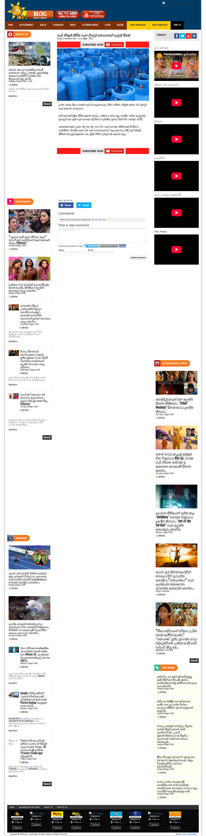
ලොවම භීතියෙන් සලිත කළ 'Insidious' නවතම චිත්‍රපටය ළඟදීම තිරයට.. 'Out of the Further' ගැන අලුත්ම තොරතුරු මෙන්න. (175, 521)
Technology (58, 25)
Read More (13, 94)
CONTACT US (62, 807)
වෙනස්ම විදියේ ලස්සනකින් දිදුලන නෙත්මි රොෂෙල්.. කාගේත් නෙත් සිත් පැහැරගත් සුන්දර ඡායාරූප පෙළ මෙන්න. (35, 313)
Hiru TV (177, 25)
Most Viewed (169, 667)
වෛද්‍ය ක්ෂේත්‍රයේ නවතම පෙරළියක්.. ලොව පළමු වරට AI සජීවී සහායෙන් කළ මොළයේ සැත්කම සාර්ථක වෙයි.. (27, 74)
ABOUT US (48, 807)
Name (61, 249)
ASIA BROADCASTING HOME (29, 807)
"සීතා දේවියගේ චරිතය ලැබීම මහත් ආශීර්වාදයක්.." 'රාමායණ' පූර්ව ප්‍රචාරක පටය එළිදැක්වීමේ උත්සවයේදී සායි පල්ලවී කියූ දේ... (176, 639)
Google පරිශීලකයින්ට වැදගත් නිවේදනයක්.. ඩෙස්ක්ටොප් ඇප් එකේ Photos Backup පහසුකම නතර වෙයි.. (33, 699)
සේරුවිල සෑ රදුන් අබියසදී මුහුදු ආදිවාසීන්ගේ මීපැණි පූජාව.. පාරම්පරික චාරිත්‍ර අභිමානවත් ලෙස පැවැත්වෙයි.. (177, 681)
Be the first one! (99, 219)
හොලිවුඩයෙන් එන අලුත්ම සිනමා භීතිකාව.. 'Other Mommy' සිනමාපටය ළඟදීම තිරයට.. (174, 405)
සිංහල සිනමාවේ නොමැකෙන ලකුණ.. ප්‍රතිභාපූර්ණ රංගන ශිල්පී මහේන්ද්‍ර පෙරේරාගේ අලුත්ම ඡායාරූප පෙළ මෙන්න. (34, 359)
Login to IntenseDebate (91, 245)
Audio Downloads (138, 25)
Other (107, 25)
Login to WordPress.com (108, 245)
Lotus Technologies (189, 834)
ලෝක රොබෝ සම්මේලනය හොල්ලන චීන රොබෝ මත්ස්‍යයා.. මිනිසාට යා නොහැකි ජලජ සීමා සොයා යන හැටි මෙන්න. (29, 628)
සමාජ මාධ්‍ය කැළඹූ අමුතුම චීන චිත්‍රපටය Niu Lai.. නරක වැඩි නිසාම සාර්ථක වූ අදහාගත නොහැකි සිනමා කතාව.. (174, 462)
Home (10, 25)
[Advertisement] (103, 177)
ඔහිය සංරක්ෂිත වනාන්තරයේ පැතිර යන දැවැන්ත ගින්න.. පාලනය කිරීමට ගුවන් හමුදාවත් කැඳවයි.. (175, 706)
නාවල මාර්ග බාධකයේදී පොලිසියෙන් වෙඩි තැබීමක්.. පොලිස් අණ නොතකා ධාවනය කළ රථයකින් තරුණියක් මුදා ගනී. (177, 786)
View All (47, 103)
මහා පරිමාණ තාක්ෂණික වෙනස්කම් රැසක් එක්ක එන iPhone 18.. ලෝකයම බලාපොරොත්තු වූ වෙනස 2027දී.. (35, 654)
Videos (73, 25)
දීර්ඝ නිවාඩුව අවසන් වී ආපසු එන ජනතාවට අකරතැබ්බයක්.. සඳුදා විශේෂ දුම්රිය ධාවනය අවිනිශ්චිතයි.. (176, 761)
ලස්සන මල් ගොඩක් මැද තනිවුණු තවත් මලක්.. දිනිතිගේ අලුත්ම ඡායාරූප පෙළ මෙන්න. (29, 287)
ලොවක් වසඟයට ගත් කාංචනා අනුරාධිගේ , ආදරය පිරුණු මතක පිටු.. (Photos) (34, 399)
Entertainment (26, 25)
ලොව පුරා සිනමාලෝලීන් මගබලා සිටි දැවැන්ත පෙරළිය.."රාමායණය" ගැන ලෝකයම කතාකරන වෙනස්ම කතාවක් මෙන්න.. (175, 580)
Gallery (120, 25)
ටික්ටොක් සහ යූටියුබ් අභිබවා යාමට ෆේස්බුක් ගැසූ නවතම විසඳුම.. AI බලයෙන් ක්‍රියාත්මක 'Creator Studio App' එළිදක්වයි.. (33, 748)
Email (90, 249)
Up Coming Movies (90, 25)
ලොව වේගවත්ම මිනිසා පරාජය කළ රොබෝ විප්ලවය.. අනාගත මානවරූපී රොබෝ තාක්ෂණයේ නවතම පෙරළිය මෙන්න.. (28, 578)
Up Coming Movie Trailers (175, 363)
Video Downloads (159, 25)
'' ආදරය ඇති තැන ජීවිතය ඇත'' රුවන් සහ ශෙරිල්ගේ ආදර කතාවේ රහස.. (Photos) (29, 240)
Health (43, 25)
